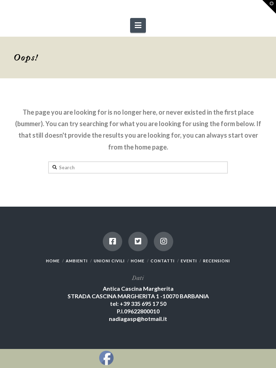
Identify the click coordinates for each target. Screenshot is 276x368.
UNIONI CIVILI (109, 260)
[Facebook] (112, 241)
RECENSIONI (216, 260)
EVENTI (189, 260)
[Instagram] (163, 241)
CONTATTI (163, 260)
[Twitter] (138, 241)
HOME (53, 260)
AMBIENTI (77, 260)
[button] (138, 25)
